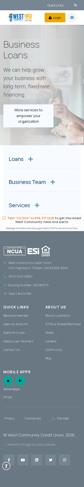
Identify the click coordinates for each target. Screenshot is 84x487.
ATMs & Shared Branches (63, 324)
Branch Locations (57, 315)
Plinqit (7, 397)
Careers (50, 341)
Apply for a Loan (14, 332)
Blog (48, 358)
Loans (17, 158)
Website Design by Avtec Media (31, 444)
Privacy (9, 418)
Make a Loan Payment (18, 341)
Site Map (62, 418)
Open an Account (15, 324)
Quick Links (55, 5)
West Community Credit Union (36, 435)
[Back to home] (19, 17)
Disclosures (33, 418)
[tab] (42, 156)
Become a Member (15, 315)
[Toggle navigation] (72, 17)
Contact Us (11, 350)
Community (53, 350)
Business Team (28, 182)
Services (20, 205)
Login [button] (56, 17)
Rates (49, 332)
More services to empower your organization (29, 116)
